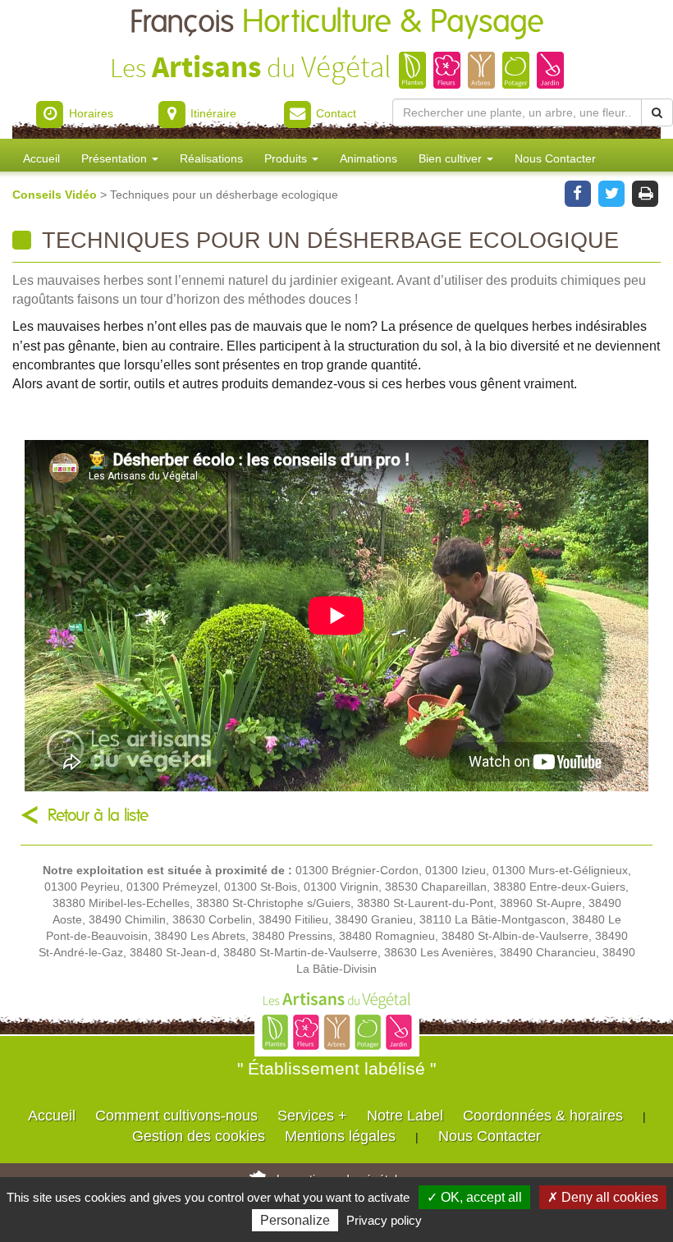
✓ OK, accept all (474, 1197)
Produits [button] (287, 158)
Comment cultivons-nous (176, 1115)
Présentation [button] (115, 158)
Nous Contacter (555, 158)
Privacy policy (384, 1220)
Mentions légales (340, 1136)
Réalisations (211, 158)
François (337, 23)
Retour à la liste (98, 815)
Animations (368, 158)
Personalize (295, 1220)
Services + (312, 1115)
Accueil (41, 158)
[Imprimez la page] (645, 192)
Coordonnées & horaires (543, 1115)
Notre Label (405, 1115)
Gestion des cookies (198, 1136)
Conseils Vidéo (56, 194)
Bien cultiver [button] (452, 158)
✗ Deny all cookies (602, 1197)
